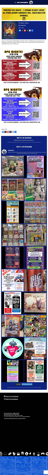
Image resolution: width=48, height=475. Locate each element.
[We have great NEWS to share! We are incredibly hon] (13, 348)
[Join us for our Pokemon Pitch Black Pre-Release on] (35, 258)
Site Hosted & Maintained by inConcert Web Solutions (15, 418)
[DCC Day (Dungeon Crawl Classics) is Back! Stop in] (13, 258)
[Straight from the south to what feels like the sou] (35, 280)
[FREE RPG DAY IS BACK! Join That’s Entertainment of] (13, 371)
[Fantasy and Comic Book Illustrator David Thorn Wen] (35, 303)
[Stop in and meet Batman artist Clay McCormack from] (13, 167)
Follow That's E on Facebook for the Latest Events (24, 140)
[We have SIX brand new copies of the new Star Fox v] (13, 326)
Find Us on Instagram (11, 399)
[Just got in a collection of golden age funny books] (13, 190)
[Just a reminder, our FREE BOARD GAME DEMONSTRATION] (13, 212)
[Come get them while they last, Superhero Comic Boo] (13, 235)
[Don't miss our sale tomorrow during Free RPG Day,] (13, 303)
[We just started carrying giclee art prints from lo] (35, 235)
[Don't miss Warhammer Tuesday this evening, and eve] (35, 348)
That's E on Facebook (11, 396)
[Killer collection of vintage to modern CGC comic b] (35, 212)
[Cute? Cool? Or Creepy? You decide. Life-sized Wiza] (35, 190)
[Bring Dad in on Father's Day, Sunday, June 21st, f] (35, 371)
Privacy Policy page (26, 416)
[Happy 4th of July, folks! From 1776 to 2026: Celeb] (13, 280)
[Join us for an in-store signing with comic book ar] (35, 167)
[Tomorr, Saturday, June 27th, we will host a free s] (35, 326)
